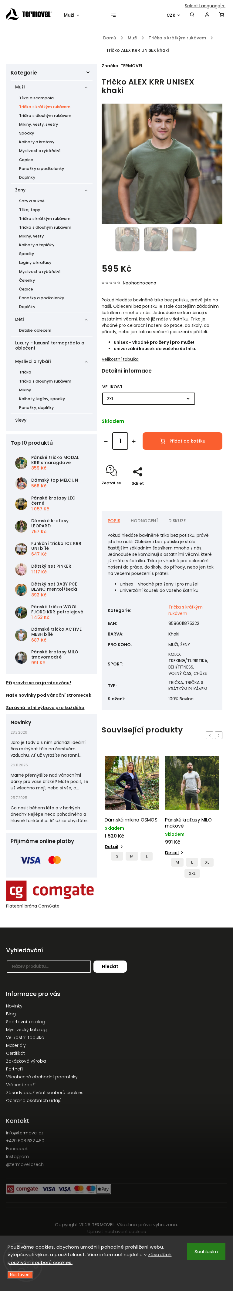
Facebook (17, 1149)
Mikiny (25, 390)
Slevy (21, 420)
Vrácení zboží (21, 1085)
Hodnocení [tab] (144, 521)
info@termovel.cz (24, 1133)
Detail (111, 847)
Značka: (122, 66)
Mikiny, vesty (31, 236)
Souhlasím (206, 1251)
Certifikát (15, 1053)
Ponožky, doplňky (36, 407)
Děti (19, 319)
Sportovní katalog (25, 1022)
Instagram (17, 1156)
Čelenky (27, 280)
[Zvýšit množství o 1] (134, 441)
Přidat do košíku (187, 441)
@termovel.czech (25, 1164)
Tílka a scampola (36, 98)
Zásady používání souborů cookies (44, 1093)
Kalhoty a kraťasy (36, 141)
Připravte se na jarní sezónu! (38, 683)
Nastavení (20, 1275)
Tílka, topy (29, 209)
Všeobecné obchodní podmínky (42, 1077)
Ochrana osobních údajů (34, 1100)
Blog (11, 1014)
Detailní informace (127, 370)
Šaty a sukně (32, 201)
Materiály (16, 1045)
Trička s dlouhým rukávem (45, 115)
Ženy (20, 190)
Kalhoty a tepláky (36, 244)
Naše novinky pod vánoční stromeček (48, 695)
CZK (171, 15)
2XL (192, 873)
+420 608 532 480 (25, 1141)
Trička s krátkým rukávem (44, 106)
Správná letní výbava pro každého (45, 708)
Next (219, 735)
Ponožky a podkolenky (41, 168)
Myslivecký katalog (26, 1030)
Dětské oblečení (35, 330)
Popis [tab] (114, 521)
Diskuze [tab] (177, 521)
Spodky (26, 133)
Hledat (110, 966)
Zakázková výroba (26, 1061)
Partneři (14, 1069)
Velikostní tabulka (120, 359)
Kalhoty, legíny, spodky (42, 398)
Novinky (14, 1006)
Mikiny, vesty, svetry (38, 124)
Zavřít (202, 494)
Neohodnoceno (139, 283)
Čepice (26, 159)
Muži (20, 87)
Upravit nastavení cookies (116, 1231)
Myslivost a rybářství (39, 150)
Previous (210, 735)
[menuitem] (74, 15)
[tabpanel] (132, 810)
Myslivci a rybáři (33, 361)
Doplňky (27, 177)
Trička (25, 372)
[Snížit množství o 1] (106, 441)
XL (207, 862)
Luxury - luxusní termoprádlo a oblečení (49, 345)
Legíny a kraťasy (35, 262)
